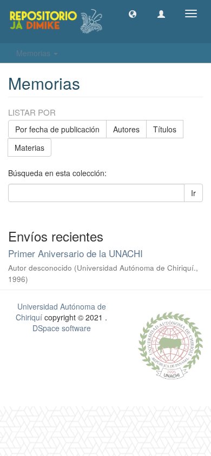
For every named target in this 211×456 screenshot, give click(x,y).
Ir (193, 192)
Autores (126, 129)
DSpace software (61, 328)
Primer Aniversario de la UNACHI (75, 253)
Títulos (164, 129)
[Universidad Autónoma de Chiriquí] (170, 344)
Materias (29, 147)
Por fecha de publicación (57, 129)
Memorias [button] (34, 53)
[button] (132, 13)
